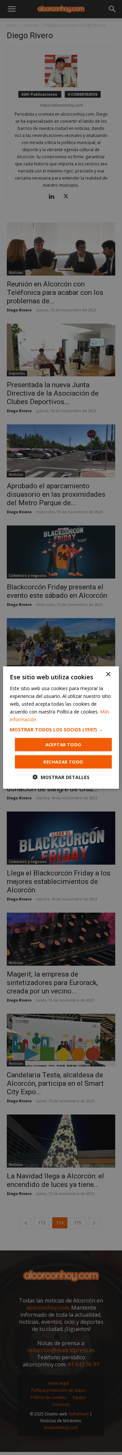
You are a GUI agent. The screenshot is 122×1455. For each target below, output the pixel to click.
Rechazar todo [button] (63, 762)
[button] (61, 730)
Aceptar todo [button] (63, 745)
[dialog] (61, 727)
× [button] (107, 674)
